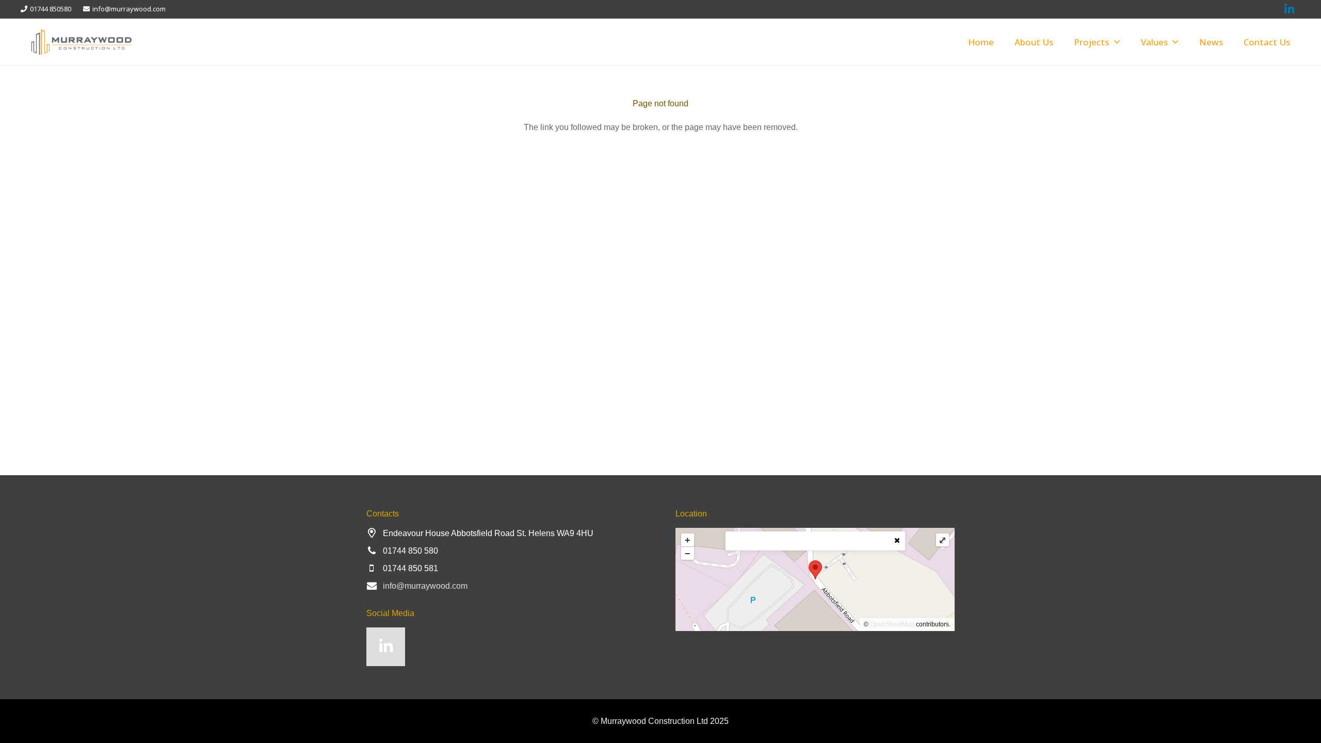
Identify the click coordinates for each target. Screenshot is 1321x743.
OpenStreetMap (892, 624)
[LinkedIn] (385, 646)
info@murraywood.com (425, 586)
